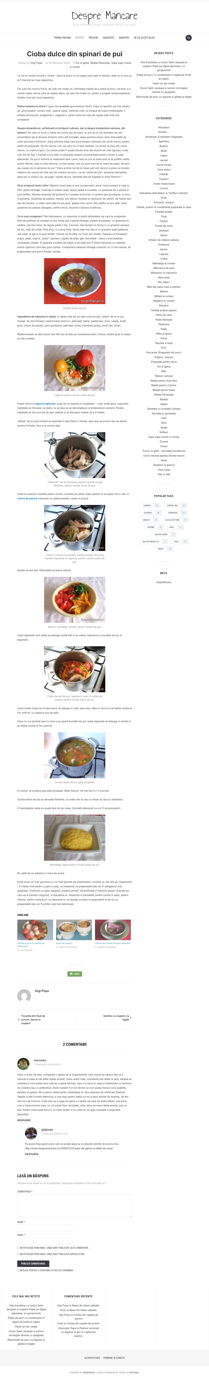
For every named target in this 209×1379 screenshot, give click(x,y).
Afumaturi (163, 127)
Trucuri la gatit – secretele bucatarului (163, 450)
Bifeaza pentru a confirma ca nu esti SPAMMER (46, 1270)
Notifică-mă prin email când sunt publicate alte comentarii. (54, 1247)
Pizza (164, 338)
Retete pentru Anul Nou (164, 380)
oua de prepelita (154, 541)
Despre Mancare (105, 15)
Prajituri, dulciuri (164, 357)
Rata (163, 371)
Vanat (164, 460)
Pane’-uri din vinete (164, 83)
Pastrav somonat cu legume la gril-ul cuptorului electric (80, 1332)
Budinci (164, 146)
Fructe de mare (164, 225)
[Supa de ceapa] (74, 930)
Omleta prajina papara (164, 310)
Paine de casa (164, 314)
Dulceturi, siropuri (164, 202)
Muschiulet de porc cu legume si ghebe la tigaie (163, 96)
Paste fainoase (163, 319)
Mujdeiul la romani (163, 300)
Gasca (163, 235)
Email (21, 1235)
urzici (164, 549)
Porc (163, 347)
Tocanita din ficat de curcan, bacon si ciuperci (33, 1019)
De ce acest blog (144, 37)
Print (77, 974)
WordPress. (89, 1372)
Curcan (164, 188)
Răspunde (24, 1120)
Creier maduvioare (164, 183)
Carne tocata (163, 164)
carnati (164, 160)
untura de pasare (27, 498)
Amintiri (124, 37)
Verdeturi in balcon (164, 464)
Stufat (163, 427)
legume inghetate (45, 403)
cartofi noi (176, 505)
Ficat (164, 216)
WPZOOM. (134, 1372)
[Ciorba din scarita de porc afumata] (113, 930)
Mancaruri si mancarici (164, 272)
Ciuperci (164, 178)
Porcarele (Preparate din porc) (163, 352)
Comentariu (24, 1191)
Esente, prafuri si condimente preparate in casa (164, 207)
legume (154, 527)
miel (175, 527)
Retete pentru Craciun (163, 385)
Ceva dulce (163, 169)
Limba (163, 258)
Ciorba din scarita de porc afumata (112, 943)
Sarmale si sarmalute (164, 413)
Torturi (164, 446)
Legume (163, 254)
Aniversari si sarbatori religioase (163, 136)
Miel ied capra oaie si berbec (164, 286)
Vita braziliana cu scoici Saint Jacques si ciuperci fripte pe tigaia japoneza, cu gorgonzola (163, 66)
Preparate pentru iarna (164, 361)
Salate (163, 404)
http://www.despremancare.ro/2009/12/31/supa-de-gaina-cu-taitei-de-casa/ (69, 1148)
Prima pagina (62, 37)
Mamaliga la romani (164, 263)
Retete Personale (100, 62)
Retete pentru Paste (164, 390)
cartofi (150, 505)
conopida (176, 513)
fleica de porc (175, 520)
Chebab (163, 174)
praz (180, 541)
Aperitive (164, 141)
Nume (21, 1222)
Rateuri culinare (164, 375)
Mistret (164, 291)
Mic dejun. (164, 282)
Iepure (163, 249)
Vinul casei (164, 469)
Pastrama (164, 324)
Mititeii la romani (163, 296)
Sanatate (108, 37)
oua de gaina (164, 534)
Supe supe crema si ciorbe (163, 436)
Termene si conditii (114, 1357)
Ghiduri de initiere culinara (164, 239)
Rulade (164, 399)
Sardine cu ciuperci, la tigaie (116, 1017)
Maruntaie (164, 277)
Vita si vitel (164, 474)
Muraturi (164, 305)
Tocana (164, 441)
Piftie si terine (164, 333)
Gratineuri (163, 244)
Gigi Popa (36, 62)
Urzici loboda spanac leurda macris (163, 455)
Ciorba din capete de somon (83, 1323)
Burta (164, 150)
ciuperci (151, 513)
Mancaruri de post (163, 267)
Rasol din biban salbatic (85, 1305)
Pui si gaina (82, 62)
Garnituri (164, 230)
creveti (149, 520)
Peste (164, 328)
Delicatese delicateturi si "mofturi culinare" (163, 193)
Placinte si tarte (164, 343)
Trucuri (93, 37)
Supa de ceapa (63, 943)
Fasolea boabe (163, 211)
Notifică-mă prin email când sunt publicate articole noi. (52, 1254)
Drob (164, 197)
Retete (79, 37)
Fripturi (164, 221)
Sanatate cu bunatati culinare (163, 408)
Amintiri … (164, 132)
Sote (163, 418)
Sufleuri (163, 432)
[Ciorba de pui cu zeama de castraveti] (35, 930)
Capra (163, 155)
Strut (163, 422)
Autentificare (164, 582)
